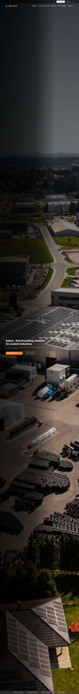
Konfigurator (60, 1)
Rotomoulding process (12, 353)
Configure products (30, 353)
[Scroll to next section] (39, 687)
